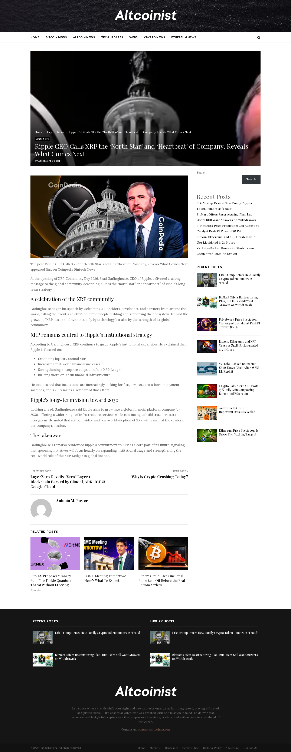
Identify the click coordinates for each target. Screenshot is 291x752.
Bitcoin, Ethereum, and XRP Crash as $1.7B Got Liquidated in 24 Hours (238, 345)
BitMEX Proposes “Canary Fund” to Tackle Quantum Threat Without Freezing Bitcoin (50, 582)
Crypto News (154, 37)
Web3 (133, 37)
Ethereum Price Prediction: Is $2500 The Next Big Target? (238, 432)
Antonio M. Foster (49, 160)
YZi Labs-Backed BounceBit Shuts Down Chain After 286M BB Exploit (239, 368)
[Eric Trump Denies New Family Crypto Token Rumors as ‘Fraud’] (207, 280)
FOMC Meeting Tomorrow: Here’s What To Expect (105, 578)
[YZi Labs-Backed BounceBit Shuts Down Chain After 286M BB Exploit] (207, 368)
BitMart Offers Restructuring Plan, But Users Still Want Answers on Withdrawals (238, 301)
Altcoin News (84, 37)
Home (34, 37)
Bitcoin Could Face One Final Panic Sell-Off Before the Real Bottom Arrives (161, 580)
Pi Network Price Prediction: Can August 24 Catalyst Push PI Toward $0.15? (239, 323)
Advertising (232, 747)
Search (201, 172)
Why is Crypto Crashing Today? (160, 476)
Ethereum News (183, 37)
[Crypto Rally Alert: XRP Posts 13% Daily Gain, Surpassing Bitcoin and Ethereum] (207, 391)
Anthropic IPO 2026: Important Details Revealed (237, 410)
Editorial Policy (212, 747)
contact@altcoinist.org (154, 729)
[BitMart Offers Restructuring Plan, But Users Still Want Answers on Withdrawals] (207, 302)
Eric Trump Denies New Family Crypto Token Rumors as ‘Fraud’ (239, 279)
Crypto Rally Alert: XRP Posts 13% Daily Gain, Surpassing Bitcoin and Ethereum (238, 390)
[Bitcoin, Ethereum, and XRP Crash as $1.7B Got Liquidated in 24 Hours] (207, 346)
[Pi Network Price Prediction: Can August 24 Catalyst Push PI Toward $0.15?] (207, 324)
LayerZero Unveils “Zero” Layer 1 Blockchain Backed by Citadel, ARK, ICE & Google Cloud (67, 481)
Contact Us (250, 747)
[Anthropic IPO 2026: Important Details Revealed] (207, 413)
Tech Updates (112, 37)
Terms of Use (190, 747)
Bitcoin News (56, 37)
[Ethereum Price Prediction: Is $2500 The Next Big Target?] (207, 435)
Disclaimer (171, 747)
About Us (155, 747)
